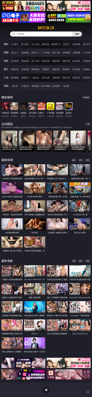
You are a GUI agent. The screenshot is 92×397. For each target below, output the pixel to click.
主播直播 (76, 52)
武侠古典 (45, 77)
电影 (6, 61)
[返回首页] (88, 392)
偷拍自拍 (25, 61)
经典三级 (66, 61)
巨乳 (80, 160)
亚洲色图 (25, 69)
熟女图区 (76, 69)
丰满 (73, 261)
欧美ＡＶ (35, 52)
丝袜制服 (66, 52)
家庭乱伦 (25, 77)
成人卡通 (35, 61)
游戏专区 (45, 44)
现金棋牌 (76, 44)
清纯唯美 (66, 69)
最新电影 (7, 261)
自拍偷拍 (25, 52)
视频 (6, 52)
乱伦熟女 (76, 61)
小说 (6, 77)
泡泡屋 (66, 86)
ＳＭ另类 (87, 52)
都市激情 (15, 77)
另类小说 (66, 77)
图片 (6, 69)
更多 (87, 160)
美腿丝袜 (56, 69)
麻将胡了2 (56, 44)
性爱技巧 (87, 77)
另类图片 (87, 69)
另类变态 (87, 61)
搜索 (77, 34)
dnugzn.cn (46, 28)
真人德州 (25, 44)
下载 (87, 124)
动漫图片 (45, 69)
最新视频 (7, 160)
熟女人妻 (56, 52)
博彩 (6, 44)
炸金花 (66, 44)
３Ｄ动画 (45, 52)
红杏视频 (56, 86)
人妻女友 (35, 77)
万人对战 (35, 44)
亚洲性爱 (15, 61)
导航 (6, 86)
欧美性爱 (45, 61)
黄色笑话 (76, 77)
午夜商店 (25, 86)
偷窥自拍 (15, 69)
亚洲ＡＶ (15, 52)
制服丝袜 (56, 61)
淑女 (80, 261)
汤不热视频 (45, 86)
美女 (73, 160)
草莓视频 (35, 86)
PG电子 (15, 44)
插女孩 (15, 86)
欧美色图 (35, 69)
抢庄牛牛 (87, 44)
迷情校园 (56, 77)
